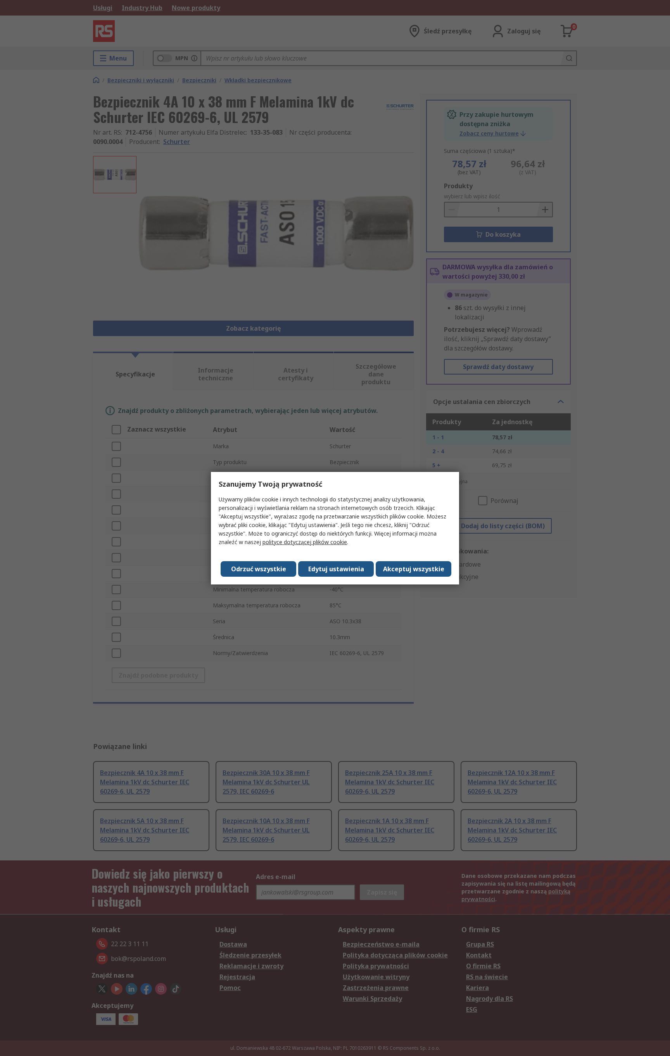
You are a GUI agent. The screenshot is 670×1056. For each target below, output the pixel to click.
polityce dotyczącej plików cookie (304, 542)
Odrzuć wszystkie (258, 569)
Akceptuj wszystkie (413, 569)
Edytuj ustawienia (336, 569)
